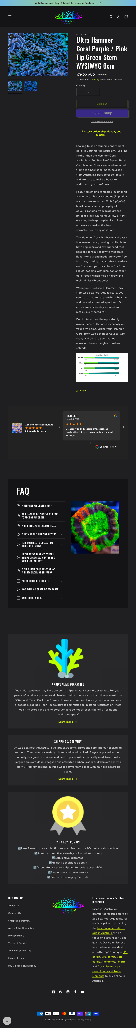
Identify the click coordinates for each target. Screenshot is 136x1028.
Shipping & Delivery (19, 920)
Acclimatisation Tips (19, 950)
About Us (13, 905)
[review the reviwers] (115, 416)
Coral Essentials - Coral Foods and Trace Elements (106, 971)
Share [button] (83, 390)
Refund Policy (16, 958)
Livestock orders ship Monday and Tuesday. (101, 133)
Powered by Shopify (82, 1020)
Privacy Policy (16, 935)
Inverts (121, 961)
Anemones (108, 961)
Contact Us (14, 913)
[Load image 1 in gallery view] (15, 86)
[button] (10, 16)
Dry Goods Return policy (22, 965)
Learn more (65, 721)
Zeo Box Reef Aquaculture (63, 1020)
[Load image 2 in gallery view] (30, 86)
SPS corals (108, 956)
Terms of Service (18, 943)
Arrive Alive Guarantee (21, 928)
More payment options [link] (102, 121)
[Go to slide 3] (91, 443)
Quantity (80, 85)
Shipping (94, 79)
